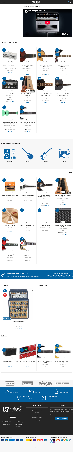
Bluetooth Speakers (63, 228)
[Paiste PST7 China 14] (10, 216)
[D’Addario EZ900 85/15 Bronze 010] (10, 186)
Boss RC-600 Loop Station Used (27, 361)
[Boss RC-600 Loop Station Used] (28, 351)
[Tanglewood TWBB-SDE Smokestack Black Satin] (63, 84)
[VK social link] (67, 276)
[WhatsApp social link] (64, 276)
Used (15, 68)
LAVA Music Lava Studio (32, 7)
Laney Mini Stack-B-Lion (18, 321)
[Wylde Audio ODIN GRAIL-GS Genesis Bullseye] (28, 244)
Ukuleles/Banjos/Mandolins (27, 68)
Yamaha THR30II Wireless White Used (10, 66)
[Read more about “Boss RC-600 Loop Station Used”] (26, 358)
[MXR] (10, 383)
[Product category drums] (64, 155)
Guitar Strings (10, 197)
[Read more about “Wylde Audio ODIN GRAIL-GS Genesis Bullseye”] (26, 250)
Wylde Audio (45, 202)
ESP (27, 199)
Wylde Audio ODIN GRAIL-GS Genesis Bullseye (27, 254)
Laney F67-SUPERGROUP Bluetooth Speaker (63, 226)
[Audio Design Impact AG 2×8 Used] (10, 351)
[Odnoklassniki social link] (61, 276)
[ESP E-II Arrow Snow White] (28, 186)
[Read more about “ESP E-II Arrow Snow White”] (26, 192)
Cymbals (10, 227)
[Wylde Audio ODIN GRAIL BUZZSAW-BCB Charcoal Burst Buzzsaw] (45, 186)
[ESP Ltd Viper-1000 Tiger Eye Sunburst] (10, 244)
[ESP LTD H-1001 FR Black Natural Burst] (28, 113)
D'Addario (10, 199)
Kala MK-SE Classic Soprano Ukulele (27, 66)
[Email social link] (54, 276)
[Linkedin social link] (59, 276)
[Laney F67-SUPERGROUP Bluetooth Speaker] (63, 216)
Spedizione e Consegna (37, 410)
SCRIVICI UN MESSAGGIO (61, 418)
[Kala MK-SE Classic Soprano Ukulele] (28, 56)
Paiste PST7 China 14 (10, 225)
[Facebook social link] (48, 276)
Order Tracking (37, 415)
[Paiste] (45, 383)
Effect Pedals (26, 363)
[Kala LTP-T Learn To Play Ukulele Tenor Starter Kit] (63, 186)
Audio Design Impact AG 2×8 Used (10, 361)
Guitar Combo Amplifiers (9, 68)
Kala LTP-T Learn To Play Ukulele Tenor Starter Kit (63, 196)
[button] (8, 62)
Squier (63, 70)
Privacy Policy (37, 420)
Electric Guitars (63, 68)
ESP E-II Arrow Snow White (28, 195)
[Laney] (27, 383)
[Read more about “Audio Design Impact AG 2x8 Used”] (8, 358)
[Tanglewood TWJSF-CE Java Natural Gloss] (45, 56)
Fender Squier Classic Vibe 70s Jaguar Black (63, 66)
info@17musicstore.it (18, 423)
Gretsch (45, 99)
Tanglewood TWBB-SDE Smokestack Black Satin (63, 94)
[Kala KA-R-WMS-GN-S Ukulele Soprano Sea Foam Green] (10, 113)
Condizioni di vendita (37, 417)
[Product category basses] (46, 155)
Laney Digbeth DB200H (10, 94)
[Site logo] (36, 2)
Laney (10, 97)
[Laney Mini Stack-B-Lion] (18, 304)
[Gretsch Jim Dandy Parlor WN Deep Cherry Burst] (45, 84)
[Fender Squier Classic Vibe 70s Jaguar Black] (63, 56)
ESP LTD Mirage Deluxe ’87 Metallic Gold (63, 362)
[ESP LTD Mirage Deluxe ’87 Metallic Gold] (63, 351)
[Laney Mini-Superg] (45, 216)
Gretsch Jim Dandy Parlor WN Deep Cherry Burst (45, 94)
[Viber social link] (72, 276)
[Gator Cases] (63, 383)
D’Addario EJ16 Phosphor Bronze (27, 225)
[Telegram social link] (69, 276)
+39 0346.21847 (19, 425)
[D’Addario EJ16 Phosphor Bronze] (28, 216)
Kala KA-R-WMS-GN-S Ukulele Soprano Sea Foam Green (10, 123)
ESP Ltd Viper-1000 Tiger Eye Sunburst (10, 254)
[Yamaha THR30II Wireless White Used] (10, 56)
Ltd (27, 127)
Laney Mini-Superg (45, 225)
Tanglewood (45, 70)
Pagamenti (37, 412)
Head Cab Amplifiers (10, 95)
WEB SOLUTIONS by (36, 450)
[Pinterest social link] (56, 276)
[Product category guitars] (27, 155)
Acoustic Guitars (45, 68)
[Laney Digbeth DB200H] (10, 84)
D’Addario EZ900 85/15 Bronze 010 (10, 195)
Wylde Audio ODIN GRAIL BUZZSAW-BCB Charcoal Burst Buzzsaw (45, 197)
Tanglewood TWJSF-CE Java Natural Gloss (45, 66)
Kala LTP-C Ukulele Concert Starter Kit (27, 94)
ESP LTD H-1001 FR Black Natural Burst (27, 123)
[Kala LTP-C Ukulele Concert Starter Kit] (28, 84)
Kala (27, 70)
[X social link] (51, 276)
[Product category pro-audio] (9, 155)
